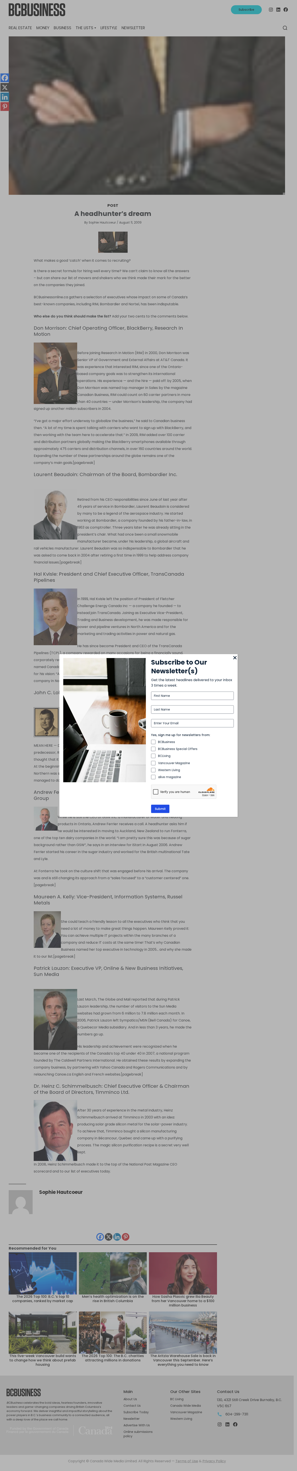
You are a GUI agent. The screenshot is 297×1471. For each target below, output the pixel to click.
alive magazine (169, 777)
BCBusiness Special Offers (177, 749)
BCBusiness (166, 742)
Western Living (169, 770)
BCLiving (164, 756)
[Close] (235, 658)
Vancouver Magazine (174, 763)
